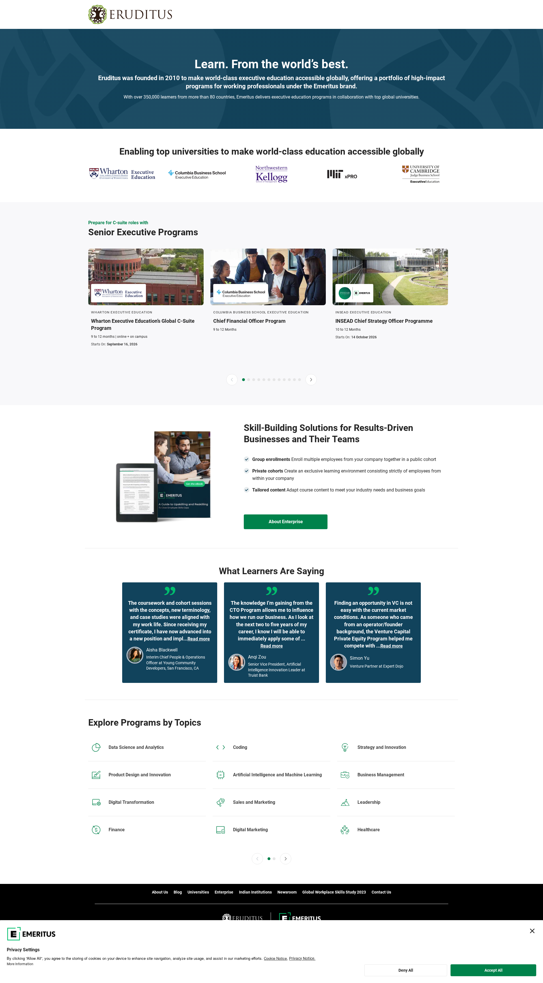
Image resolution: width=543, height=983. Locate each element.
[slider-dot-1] (243, 379)
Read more (199, 639)
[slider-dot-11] (294, 379)
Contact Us (381, 892)
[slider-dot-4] (258, 379)
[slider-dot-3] (253, 379)
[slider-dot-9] (284, 379)
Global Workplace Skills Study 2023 (334, 892)
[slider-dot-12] (299, 379)
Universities (198, 892)
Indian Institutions (255, 892)
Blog (178, 892)
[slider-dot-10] (289, 379)
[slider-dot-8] (279, 379)
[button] (232, 379)
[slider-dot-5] (263, 379)
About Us (160, 892)
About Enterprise (286, 521)
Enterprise (224, 892)
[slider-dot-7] (274, 379)
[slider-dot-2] (248, 379)
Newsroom (287, 892)
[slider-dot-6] (269, 379)
